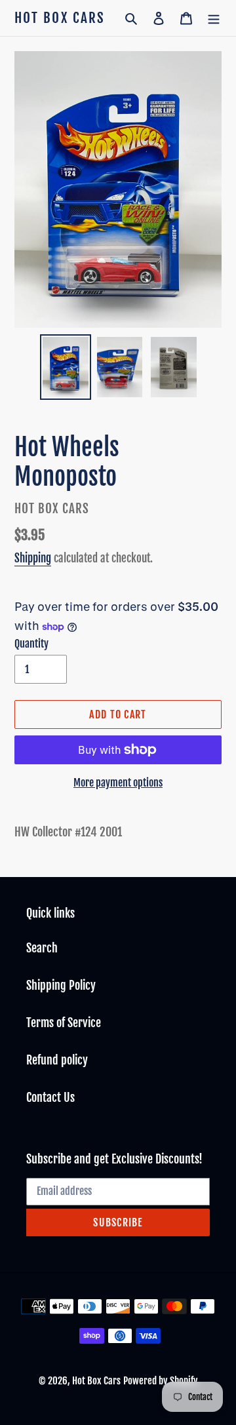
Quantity (31, 643)
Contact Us (50, 1097)
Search (42, 948)
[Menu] (213, 18)
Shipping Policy (61, 985)
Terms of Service (63, 1022)
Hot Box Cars (59, 18)
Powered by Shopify (160, 1381)
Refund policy (57, 1060)
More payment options (118, 782)
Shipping (32, 558)
